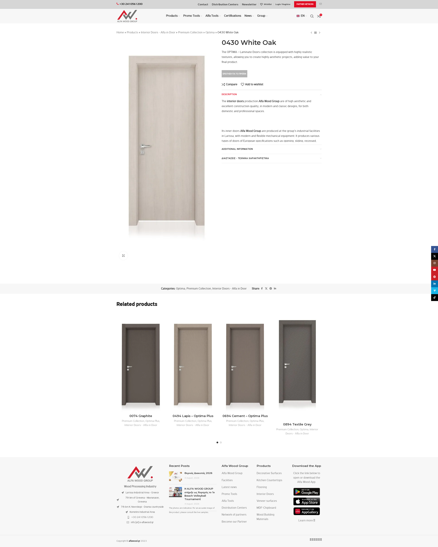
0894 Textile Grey (297, 424)
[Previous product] (311, 33)
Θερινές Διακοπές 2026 (198, 473)
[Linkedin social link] (275, 288)
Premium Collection (190, 32)
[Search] (312, 16)
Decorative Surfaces (269, 473)
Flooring (262, 487)
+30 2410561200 (142, 517)
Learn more (306, 520)
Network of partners (234, 514)
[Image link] (140, 473)
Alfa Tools (228, 501)
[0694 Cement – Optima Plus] (245, 362)
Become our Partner (234, 521)
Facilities (227, 480)
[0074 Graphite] (141, 362)
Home (120, 32)
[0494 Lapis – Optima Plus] (193, 362)
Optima (210, 32)
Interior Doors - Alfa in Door (158, 32)
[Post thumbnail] (175, 476)
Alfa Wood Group (232, 473)
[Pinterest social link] (270, 288)
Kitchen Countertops (269, 480)
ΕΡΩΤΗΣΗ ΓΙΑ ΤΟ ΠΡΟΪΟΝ (234, 74)
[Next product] (320, 33)
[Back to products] (315, 33)
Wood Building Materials (265, 517)
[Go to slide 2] (221, 442)
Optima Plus (152, 421)
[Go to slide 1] (217, 442)
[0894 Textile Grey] (297, 366)
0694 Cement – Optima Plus (245, 416)
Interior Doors (265, 494)
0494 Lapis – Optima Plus (193, 416)
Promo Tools (229, 494)
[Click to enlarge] (123, 255)
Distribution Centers (234, 508)
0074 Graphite (140, 416)
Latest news (229, 487)
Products (132, 32)
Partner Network (305, 4)
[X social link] (266, 288)
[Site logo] (127, 16)
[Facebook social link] (262, 288)
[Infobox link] (320, 4)
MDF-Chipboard (266, 508)
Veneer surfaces (267, 501)
